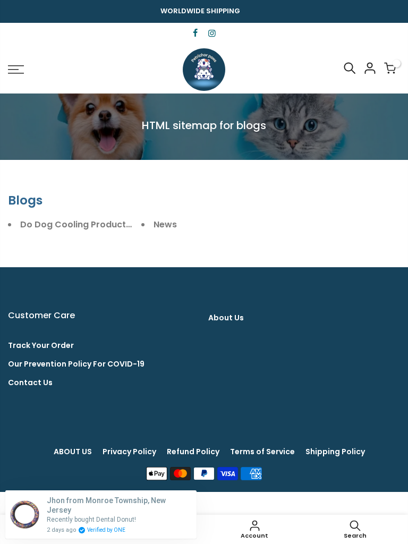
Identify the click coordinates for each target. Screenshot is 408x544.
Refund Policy (193, 451)
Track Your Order (41, 345)
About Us (226, 317)
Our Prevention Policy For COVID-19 (76, 364)
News (165, 224)
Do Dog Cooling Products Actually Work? (109, 224)
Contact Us (30, 382)
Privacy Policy (129, 451)
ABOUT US (73, 451)
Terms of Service (262, 451)
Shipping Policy (335, 451)
